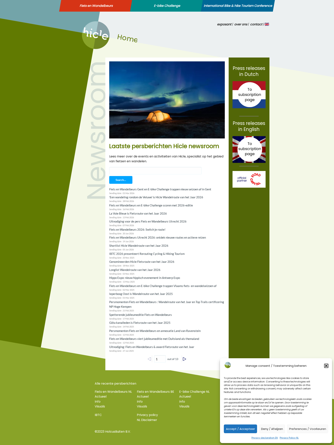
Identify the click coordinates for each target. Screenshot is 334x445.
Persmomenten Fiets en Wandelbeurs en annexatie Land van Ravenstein (155, 330)
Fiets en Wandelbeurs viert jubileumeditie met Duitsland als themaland (154, 338)
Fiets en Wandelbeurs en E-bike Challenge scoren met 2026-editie (151, 205)
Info (98, 401)
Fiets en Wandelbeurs (96, 5)
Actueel (101, 396)
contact (256, 24)
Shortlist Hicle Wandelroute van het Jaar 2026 (138, 245)
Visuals (100, 406)
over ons (240, 24)
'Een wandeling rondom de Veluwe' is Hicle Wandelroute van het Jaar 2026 (156, 197)
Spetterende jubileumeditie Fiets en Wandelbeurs (140, 314)
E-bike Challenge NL (194, 391)
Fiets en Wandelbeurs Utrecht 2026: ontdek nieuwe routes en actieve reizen (157, 237)
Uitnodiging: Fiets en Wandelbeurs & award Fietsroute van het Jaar (151, 347)
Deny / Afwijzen (272, 429)
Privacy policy (147, 415)
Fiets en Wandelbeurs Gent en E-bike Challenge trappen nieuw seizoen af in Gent (160, 189)
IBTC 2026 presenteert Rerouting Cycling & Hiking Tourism (147, 253)
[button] (326, 366)
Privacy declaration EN (264, 437)
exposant (224, 24)
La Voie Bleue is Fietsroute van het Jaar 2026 (138, 213)
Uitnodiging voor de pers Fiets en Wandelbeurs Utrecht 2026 (148, 221)
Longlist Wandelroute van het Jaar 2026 (134, 269)
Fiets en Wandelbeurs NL (113, 391)
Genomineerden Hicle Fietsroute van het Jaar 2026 (141, 261)
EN (267, 24)
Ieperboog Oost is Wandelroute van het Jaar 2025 (141, 294)
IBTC (98, 415)
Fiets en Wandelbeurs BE (155, 391)
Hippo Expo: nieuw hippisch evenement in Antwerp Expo (144, 277)
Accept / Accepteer (240, 429)
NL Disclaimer (147, 420)
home (86, 48)
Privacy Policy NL (289, 437)
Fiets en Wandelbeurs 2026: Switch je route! (137, 229)
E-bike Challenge (167, 5)
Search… (121, 179)
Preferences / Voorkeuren (307, 429)
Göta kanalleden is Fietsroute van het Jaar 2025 (139, 322)
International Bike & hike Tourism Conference (238, 5)
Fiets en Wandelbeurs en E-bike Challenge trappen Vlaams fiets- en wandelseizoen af (162, 286)
